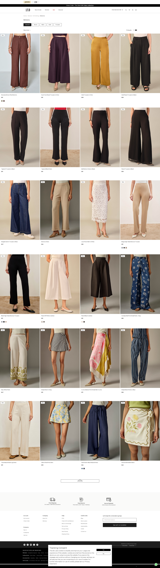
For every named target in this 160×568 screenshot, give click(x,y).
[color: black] (124, 247)
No (103, 553)
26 (7, 90)
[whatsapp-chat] (156, 564)
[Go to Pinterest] (37, 544)
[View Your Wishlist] (129, 9)
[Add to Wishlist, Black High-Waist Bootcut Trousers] (38, 255)
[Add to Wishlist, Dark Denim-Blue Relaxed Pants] (118, 402)
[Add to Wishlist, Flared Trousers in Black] (159, 109)
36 (27, 90)
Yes (103, 550)
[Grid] (135, 30)
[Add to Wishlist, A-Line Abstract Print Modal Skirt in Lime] (118, 329)
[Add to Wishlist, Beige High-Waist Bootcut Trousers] (159, 181)
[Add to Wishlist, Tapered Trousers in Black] (38, 109)
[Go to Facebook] (28, 544)
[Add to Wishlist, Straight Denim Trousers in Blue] (38, 181)
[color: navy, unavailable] (122, 247)
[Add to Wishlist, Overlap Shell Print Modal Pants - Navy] (159, 255)
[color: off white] (42, 321)
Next (38, 63)
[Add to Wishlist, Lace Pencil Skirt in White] (118, 181)
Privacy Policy (125, 545)
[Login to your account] (132, 9)
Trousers (57, 24)
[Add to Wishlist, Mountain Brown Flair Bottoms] (38, 35)
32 (20, 90)
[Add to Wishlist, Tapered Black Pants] (78, 109)
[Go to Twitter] (34, 544)
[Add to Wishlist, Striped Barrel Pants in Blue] (159, 329)
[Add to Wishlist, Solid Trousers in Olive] (118, 35)
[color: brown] (4, 101)
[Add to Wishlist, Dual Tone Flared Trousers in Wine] (78, 35)
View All (27, 24)
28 (12, 90)
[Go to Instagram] (25, 544)
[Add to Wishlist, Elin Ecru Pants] (78, 181)
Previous (1, 63)
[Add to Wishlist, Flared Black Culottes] (118, 255)
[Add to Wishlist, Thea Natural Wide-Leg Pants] (38, 402)
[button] (117, 10)
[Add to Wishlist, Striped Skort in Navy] (78, 329)
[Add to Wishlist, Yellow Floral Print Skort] (78, 402)
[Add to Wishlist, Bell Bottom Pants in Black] (118, 109)
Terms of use (131, 545)
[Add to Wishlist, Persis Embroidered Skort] (159, 402)
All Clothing (36, 15)
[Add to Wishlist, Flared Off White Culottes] (78, 255)
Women (30, 15)
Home (25, 15)
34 (24, 90)
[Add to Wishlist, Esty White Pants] (38, 329)
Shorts (35, 24)
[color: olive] (2, 101)
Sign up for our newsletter (119, 525)
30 (16, 90)
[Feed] (133, 30)
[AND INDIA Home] (28, 9)
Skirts (43, 24)
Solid (50, 24)
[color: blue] (82, 468)
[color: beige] (126, 247)
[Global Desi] (27, 2)
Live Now (86, 5)
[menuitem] (38, 10)
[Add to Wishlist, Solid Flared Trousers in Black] (159, 35)
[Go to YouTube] (31, 544)
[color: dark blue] (84, 468)
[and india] (35, 2)
